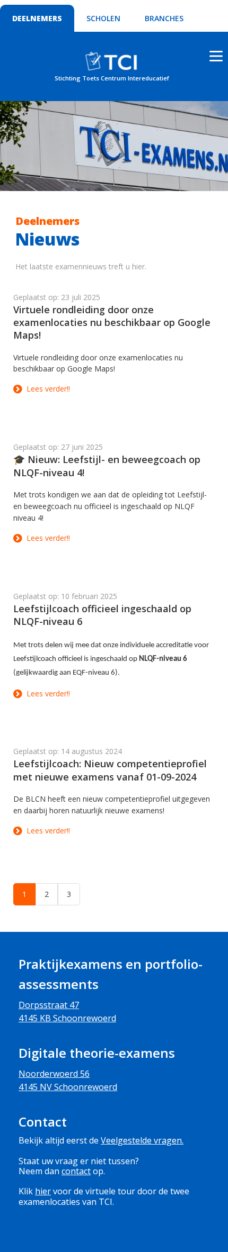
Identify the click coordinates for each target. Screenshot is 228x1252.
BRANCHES (164, 18)
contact (76, 1171)
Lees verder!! (48, 389)
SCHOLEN (103, 18)
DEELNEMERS (37, 18)
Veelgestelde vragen (141, 1140)
